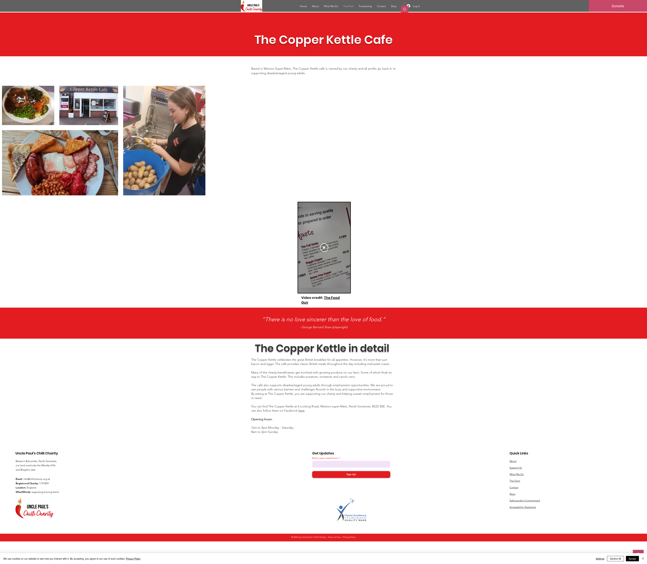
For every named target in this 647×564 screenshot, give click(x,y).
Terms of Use (334, 537)
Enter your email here (325, 458)
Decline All (615, 558)
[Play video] (324, 247)
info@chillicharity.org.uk (36, 479)
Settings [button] (600, 558)
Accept (632, 558)
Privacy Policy (133, 558)
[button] (404, 7)
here (301, 410)
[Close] (643, 558)
